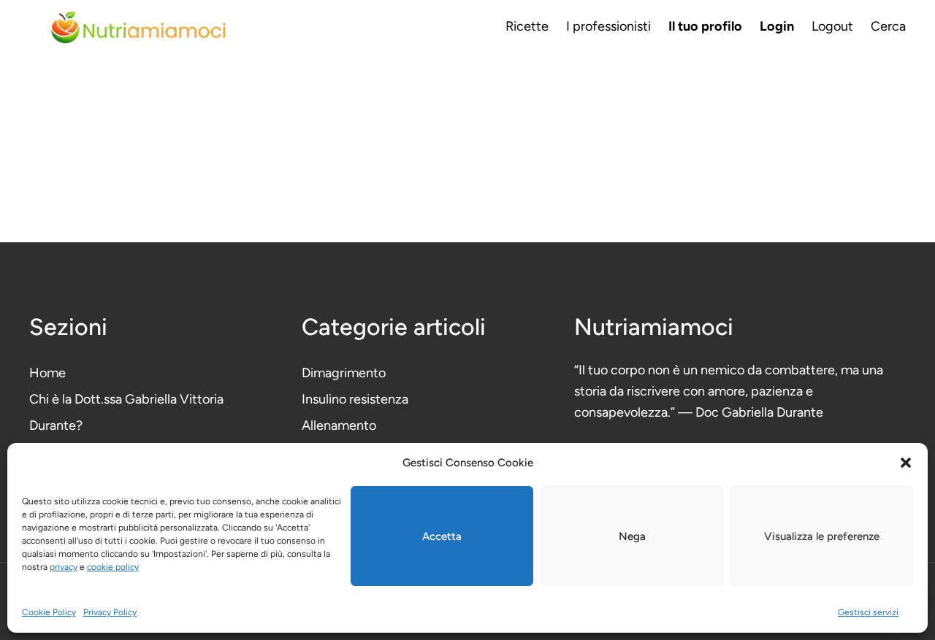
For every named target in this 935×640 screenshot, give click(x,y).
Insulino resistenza (355, 399)
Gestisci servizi (868, 612)
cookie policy (113, 567)
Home (47, 373)
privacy (63, 567)
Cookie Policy (49, 612)
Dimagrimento (344, 373)
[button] (905, 462)
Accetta (442, 536)
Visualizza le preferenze (821, 536)
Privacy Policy (110, 612)
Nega (632, 536)
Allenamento (339, 425)
